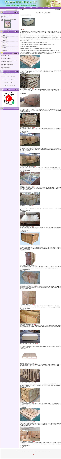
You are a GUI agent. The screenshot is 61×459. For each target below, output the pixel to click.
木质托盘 (3, 47)
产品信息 (24, 7)
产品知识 (36, 7)
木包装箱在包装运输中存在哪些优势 (7, 64)
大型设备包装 (4, 39)
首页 (18, 7)
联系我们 (48, 7)
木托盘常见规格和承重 (5, 55)
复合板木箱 (4, 37)
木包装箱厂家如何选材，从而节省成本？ (8, 73)
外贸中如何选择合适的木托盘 (6, 58)
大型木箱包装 (4, 44)
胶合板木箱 (4, 35)
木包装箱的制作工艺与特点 (5, 67)
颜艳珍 (50, 451)
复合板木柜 (4, 42)
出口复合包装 (4, 34)
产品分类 (30, 7)
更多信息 (21, 447)
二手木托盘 (4, 50)
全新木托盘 (4, 48)
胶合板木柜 (4, 40)
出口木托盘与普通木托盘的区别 (6, 61)
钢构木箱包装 (4, 45)
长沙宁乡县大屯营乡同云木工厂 (25, 72)
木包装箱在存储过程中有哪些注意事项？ (8, 79)
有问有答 (42, 7)
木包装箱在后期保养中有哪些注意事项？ (8, 82)
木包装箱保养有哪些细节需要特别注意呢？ (8, 85)
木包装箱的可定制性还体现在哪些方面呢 (8, 76)
